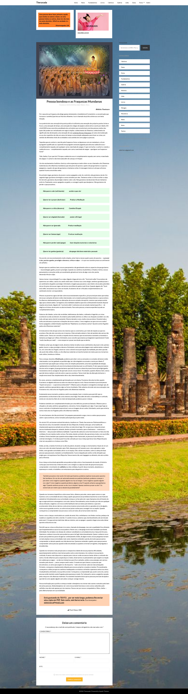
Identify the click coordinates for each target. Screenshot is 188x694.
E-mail (78, 657)
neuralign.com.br (83, 33)
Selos (123, 125)
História (123, 90)
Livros (102, 3)
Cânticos (111, 3)
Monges (123, 108)
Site (40, 666)
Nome (42, 657)
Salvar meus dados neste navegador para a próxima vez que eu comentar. (75, 674)
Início (76, 3)
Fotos (141, 3)
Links (127, 3)
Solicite (145, 48)
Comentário (45, 631)
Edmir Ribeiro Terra (83, 105)
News (83, 3)
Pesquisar (123, 43)
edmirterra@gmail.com (54, 602)
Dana (134, 3)
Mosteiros (124, 114)
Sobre (148, 3)
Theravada (41, 2)
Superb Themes (104, 691)
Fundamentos (92, 3)
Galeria (119, 3)
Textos (123, 131)
